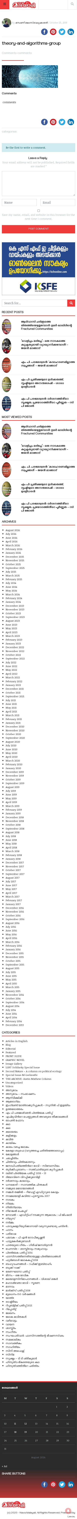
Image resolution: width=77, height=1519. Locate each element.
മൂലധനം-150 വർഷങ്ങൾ (20, 1294)
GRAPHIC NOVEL (15, 1060)
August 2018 (12, 832)
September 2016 (15, 919)
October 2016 (13, 915)
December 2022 (15, 647)
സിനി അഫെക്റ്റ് (15, 1350)
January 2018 (13, 858)
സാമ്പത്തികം (13, 1343)
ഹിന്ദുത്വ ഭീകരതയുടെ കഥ (22, 1362)
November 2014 (15, 994)
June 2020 (11, 749)
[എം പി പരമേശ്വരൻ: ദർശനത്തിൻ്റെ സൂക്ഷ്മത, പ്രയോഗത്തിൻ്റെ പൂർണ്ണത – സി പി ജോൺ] (6, 403)
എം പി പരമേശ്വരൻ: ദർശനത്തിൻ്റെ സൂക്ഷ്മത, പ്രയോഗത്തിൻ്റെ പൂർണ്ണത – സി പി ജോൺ (47, 402)
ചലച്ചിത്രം (12, 1158)
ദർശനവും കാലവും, (18, 1180)
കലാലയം (12, 1131)
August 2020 (13, 741)
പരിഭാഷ (11, 1233)
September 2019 (15, 783)
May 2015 (11, 979)
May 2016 (11, 934)
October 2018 (13, 824)
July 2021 (11, 700)
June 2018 (11, 840)
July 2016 (11, 926)
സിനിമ (10, 1354)
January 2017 (13, 904)
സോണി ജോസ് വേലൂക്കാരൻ (31, 22)
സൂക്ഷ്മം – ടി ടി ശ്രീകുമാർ (21, 1358)
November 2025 (15, 560)
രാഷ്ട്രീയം (12, 1301)
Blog (8, 1044)
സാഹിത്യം (13, 1347)
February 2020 (14, 764)
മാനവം (10, 1286)
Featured (11, 1052)
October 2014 (13, 998)
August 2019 (12, 787)
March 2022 (13, 677)
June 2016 (11, 930)
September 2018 (15, 828)
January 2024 (13, 602)
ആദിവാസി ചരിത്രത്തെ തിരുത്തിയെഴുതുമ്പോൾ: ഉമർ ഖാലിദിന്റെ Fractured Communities (46, 325)
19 (25, 1432)
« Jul (4, 1466)
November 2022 (15, 651)
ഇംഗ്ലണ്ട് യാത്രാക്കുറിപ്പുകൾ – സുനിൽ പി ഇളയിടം (38, 1105)
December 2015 (15, 953)
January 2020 (13, 768)
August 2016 (13, 923)
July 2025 (11, 571)
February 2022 (14, 681)
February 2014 (14, 1021)
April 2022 (11, 673)
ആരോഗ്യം (13, 1101)
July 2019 (11, 790)
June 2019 (11, 794)
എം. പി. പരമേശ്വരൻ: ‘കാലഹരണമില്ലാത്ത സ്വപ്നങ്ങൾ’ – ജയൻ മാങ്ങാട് (48, 364)
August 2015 (12, 968)
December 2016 (15, 908)
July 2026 (11, 534)
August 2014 (12, 1006)
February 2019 (14, 809)
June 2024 (11, 587)
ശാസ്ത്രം (11, 1328)
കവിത (9, 1139)
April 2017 (11, 893)
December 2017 (15, 862)
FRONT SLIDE (13, 1056)
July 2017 (11, 881)
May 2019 (11, 798)
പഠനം (9, 1230)
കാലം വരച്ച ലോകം (17, 1147)
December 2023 (15, 605)
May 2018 (11, 843)
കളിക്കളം (11, 1135)
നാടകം (10, 1199)
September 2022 (15, 658)
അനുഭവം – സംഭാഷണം (21, 1094)
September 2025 (15, 568)
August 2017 (12, 877)
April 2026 (12, 541)
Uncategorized (14, 1082)
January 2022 (13, 685)
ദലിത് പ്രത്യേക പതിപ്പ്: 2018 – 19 (26, 1173)
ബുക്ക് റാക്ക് (13, 1267)
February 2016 (14, 945)
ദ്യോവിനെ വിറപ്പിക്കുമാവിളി (23, 1177)
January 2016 (13, 949)
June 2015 (11, 976)
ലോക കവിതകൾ (16, 1316)
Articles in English (16, 1041)
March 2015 (12, 987)
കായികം (11, 1143)
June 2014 (11, 1013)
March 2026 (13, 545)
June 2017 (11, 885)
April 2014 (11, 1017)
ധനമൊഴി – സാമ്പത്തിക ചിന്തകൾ (26, 1184)
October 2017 (13, 870)
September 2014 (15, 1002)
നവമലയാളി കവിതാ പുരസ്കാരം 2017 (28, 1196)
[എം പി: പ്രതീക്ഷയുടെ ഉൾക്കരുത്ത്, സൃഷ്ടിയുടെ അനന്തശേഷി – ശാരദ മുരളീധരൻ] (6, 384)
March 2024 (13, 594)
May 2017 (11, 889)
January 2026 (13, 552)
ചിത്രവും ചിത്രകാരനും (20, 1162)
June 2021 (11, 704)
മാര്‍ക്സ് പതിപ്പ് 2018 (18, 1290)
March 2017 (12, 896)
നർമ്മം (10, 1222)
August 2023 (13, 620)
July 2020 (11, 745)
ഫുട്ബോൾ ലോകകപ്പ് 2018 (22, 1260)
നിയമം (10, 1203)
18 (15, 1432)
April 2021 (11, 711)
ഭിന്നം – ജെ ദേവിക (17, 1275)
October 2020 (13, 734)
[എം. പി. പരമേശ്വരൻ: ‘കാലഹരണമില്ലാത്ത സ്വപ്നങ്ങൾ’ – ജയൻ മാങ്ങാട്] (6, 365)
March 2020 (13, 760)
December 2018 (15, 817)
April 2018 (11, 847)
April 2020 (12, 756)
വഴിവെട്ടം (11, 1320)
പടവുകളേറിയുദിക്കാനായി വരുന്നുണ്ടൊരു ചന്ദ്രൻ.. (37, 1226)
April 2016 (11, 938)
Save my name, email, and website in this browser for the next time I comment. (38, 216)
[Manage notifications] (68, 1511)
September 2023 (15, 617)
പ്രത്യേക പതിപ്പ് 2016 (19, 1252)
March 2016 (13, 942)
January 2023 (13, 643)
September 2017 (15, 874)
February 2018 (14, 855)
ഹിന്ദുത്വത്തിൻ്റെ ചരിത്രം (22, 1365)
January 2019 (13, 813)
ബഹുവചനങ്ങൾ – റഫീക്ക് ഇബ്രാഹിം (29, 1264)
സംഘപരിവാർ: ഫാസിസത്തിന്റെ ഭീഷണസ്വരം (35, 1335)
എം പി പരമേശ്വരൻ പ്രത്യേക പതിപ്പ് (29, 1112)
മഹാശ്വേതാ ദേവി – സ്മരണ (23, 1282)
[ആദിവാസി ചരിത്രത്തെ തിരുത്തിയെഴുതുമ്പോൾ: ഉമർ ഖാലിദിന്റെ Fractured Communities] (6, 326)
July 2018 (11, 836)
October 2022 (13, 655)
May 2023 (11, 628)
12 (25, 1423)
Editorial (11, 1048)
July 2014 (11, 1010)
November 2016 (15, 911)
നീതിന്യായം (14, 1207)
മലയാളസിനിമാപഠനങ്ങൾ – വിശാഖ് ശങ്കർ (32, 1279)
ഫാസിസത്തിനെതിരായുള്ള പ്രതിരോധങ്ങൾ (33, 1256)
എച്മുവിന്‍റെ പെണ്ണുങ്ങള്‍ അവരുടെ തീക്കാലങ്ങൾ (37, 1116)
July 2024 (11, 583)
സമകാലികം (13, 1339)
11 (15, 1423)
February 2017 (14, 900)
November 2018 (15, 821)
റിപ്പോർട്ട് (11, 1309)
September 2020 (15, 737)
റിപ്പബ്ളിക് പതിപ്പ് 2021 (19, 1305)
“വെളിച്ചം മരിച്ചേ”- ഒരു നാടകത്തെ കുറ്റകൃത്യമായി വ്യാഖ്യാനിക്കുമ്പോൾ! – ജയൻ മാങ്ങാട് (44, 345)
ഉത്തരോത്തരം (14, 1109)
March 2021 (12, 715)
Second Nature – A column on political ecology (33, 1071)
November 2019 (15, 775)
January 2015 (13, 991)
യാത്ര (10, 1297)
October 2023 (13, 613)
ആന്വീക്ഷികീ (14, 1097)
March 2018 (12, 851)
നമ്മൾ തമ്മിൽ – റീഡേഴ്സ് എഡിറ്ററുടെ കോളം (32, 1192)
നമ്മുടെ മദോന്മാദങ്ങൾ (20, 1188)
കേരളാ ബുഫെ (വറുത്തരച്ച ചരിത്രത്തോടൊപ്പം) (35, 1150)
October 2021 (13, 692)
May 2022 (11, 670)
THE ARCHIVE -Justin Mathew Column (28, 1079)
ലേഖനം (10, 1313)
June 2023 (11, 624)
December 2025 (15, 556)
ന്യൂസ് (10, 1218)
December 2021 (15, 688)
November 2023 (15, 609)
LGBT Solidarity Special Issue (23, 1067)
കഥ (8, 1124)
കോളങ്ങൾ (12, 1154)
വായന (10, 1324)
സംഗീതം (11, 1332)
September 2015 (15, 964)
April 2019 (11, 802)
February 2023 (14, 639)
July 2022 (11, 662)
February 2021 (14, 719)
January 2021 (13, 722)
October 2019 (13, 779)
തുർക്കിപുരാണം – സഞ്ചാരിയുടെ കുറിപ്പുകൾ (34, 1169)
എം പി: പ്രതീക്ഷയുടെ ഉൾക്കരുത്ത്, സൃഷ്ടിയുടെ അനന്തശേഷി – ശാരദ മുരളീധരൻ (42, 383)
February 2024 (14, 598)
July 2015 (11, 972)
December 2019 (15, 772)
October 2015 (13, 961)
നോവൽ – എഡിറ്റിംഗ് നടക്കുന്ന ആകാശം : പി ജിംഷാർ (39, 1214)
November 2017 (15, 866)
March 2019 (12, 806)
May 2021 (11, 707)
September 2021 (15, 696)
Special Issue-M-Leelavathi (21, 1075)
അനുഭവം (12, 1090)
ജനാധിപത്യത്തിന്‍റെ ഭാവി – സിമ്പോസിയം (32, 1165)
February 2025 (14, 579)
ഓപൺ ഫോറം (15, 1120)
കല (8, 1128)
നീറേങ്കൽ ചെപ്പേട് (16, 1211)
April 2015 (11, 983)
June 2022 (11, 666)
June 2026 (11, 537)
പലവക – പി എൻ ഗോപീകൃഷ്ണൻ (25, 1237)
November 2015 (15, 957)
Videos (9, 1086)
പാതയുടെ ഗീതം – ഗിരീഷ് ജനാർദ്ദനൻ (29, 1245)
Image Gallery (14, 1063)
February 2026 (14, 549)
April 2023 (11, 632)
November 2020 (15, 730)
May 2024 (11, 590)
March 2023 (13, 636)
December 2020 (15, 726)
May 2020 (11, 753)
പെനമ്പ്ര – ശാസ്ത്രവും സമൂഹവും (26, 1248)
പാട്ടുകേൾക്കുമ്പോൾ (18, 1241)
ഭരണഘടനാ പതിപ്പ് (18, 1271)
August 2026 (13, 530)
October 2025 (13, 564)
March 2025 (13, 575)
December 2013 (15, 1025)
